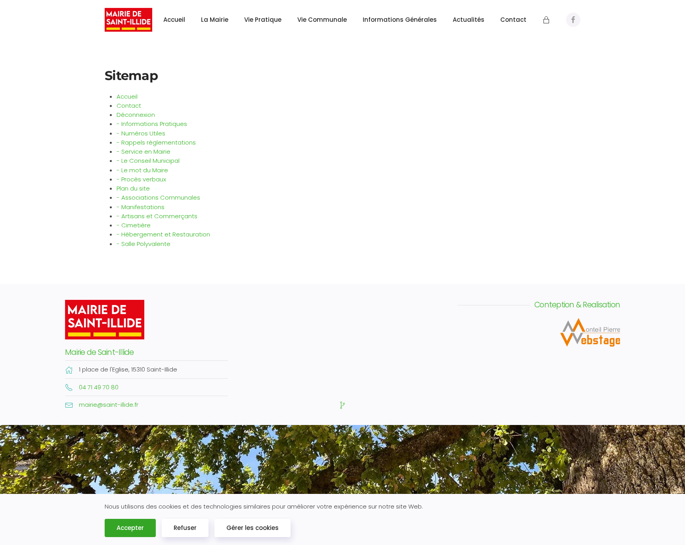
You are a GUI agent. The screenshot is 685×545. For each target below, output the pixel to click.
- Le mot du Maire (142, 170)
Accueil (174, 19)
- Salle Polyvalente (143, 244)
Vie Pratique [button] (262, 19)
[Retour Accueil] (130, 20)
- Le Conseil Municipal (148, 160)
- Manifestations (141, 207)
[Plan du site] (342, 404)
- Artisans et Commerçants (157, 216)
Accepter (130, 528)
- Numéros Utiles (141, 133)
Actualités (468, 19)
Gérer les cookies (252, 528)
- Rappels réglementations (156, 142)
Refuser (185, 528)
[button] (342, 486)
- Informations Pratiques (152, 124)
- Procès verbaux (141, 179)
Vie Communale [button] (322, 19)
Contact (513, 19)
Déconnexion (136, 115)
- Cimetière (134, 225)
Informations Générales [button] (400, 19)
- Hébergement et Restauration (163, 234)
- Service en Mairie (143, 151)
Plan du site (133, 188)
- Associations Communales (158, 197)
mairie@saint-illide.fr (108, 404)
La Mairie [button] (214, 19)
